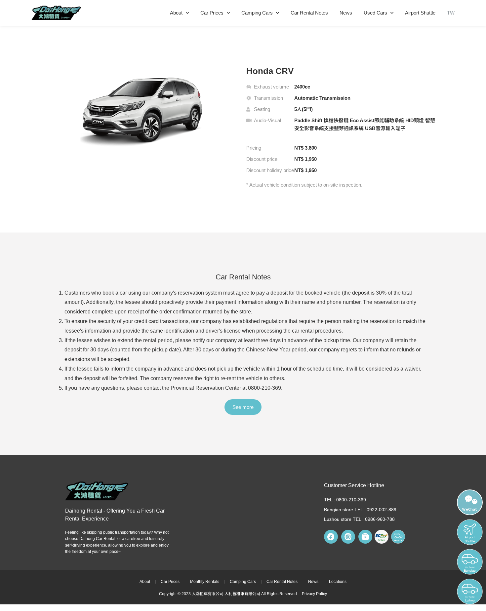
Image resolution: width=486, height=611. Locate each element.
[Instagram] (348, 537)
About (176, 13)
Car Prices (211, 13)
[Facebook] (331, 537)
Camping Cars (257, 13)
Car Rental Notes (309, 13)
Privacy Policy (314, 594)
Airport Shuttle (420, 13)
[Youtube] (365, 537)
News (346, 13)
